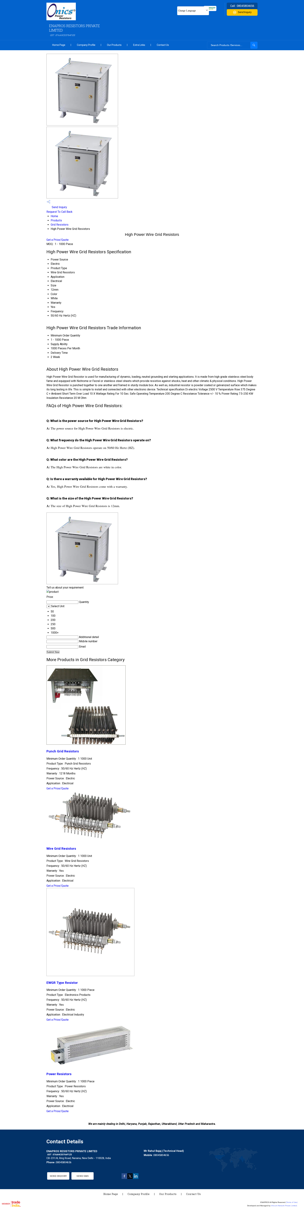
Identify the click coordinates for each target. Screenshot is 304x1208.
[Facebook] (124, 1178)
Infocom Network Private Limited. (284, 1206)
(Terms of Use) (291, 1202)
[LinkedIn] (135, 1178)
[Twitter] (130, 1178)
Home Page (58, 45)
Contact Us (163, 45)
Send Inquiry (245, 12)
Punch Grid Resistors (62, 751)
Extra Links (139, 45)
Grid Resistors (59, 224)
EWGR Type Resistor (62, 983)
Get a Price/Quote (57, 239)
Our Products (114, 45)
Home (54, 216)
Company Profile (86, 45)
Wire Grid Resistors (61, 849)
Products (56, 220)
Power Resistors (58, 1074)
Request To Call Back (59, 211)
